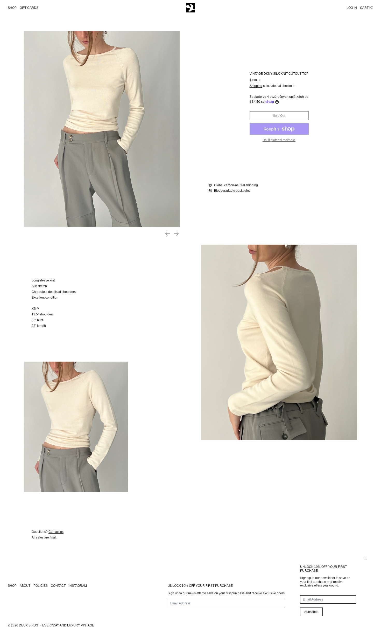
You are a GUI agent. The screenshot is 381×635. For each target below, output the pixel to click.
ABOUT (25, 586)
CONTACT (58, 586)
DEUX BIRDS (28, 625)
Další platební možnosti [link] (279, 140)
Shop (12, 8)
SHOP (12, 586)
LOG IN (352, 8)
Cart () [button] (366, 8)
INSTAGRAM (78, 586)
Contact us (56, 532)
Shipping (256, 86)
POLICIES (40, 586)
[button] (102, 129)
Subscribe (311, 612)
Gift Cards (29, 8)
